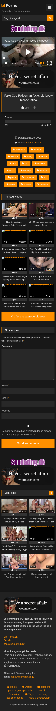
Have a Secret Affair (39, 697)
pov (45, 177)
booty (29, 156)
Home (13, 687)
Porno (11, 5)
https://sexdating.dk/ (14, 644)
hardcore (44, 170)
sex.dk (42, 690)
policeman (29, 177)
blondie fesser (33, 142)
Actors (28, 687)
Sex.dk (7, 640)
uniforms (44, 184)
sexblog (43, 694)
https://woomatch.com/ (22, 677)
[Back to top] (46, 702)
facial (11, 170)
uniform (27, 184)
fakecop (27, 170)
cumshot (41, 163)
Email (5, 398)
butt (14, 163)
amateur (38, 149)
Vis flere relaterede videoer (28, 316)
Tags (30, 694)
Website (5, 410)
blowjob (14, 156)
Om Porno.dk (10, 636)
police (13, 177)
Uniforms (20, 149)
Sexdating (14, 694)
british (44, 156)
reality (12, 184)
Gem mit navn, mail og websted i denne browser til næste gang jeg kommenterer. (26, 433)
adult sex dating (14, 697)
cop (26, 163)
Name (5, 385)
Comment (6, 346)
